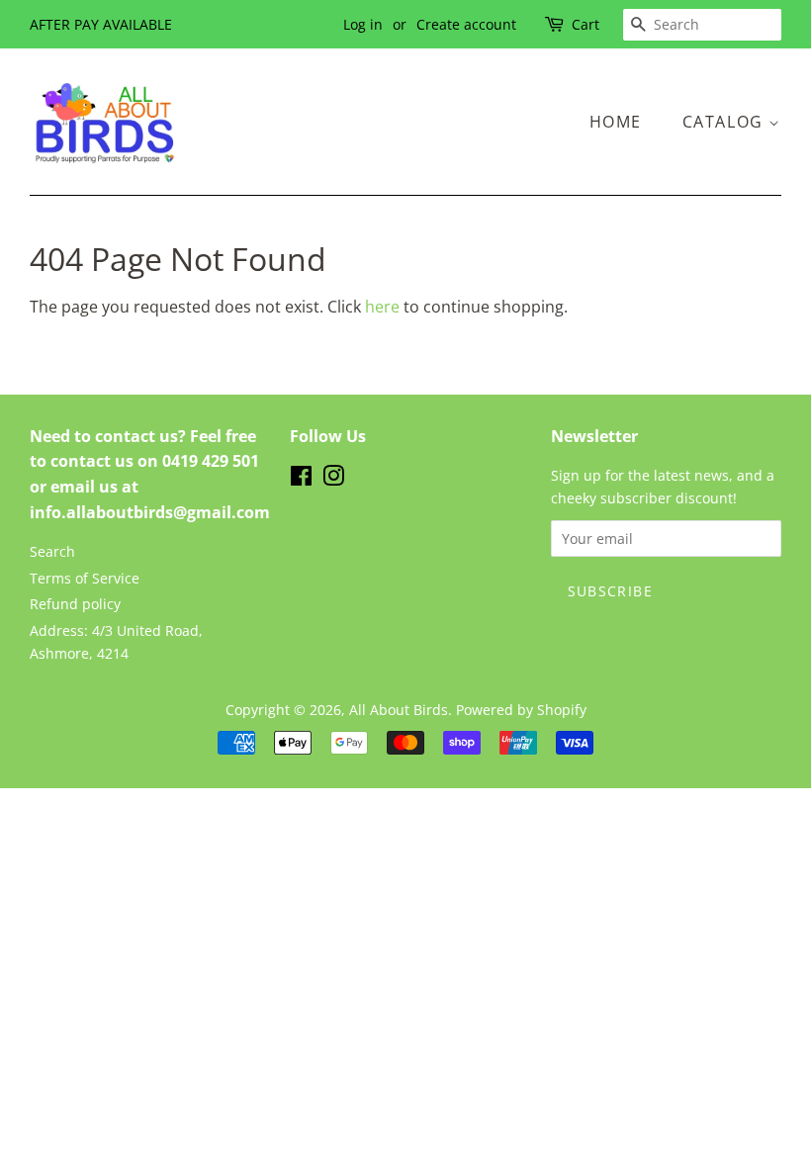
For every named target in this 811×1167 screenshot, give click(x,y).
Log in (363, 24)
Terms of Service (84, 578)
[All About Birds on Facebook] (301, 479)
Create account (466, 24)
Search (52, 551)
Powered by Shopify (521, 709)
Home (615, 122)
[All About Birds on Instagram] (333, 479)
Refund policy (75, 603)
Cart (585, 24)
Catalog (725, 122)
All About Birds (398, 709)
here (382, 306)
